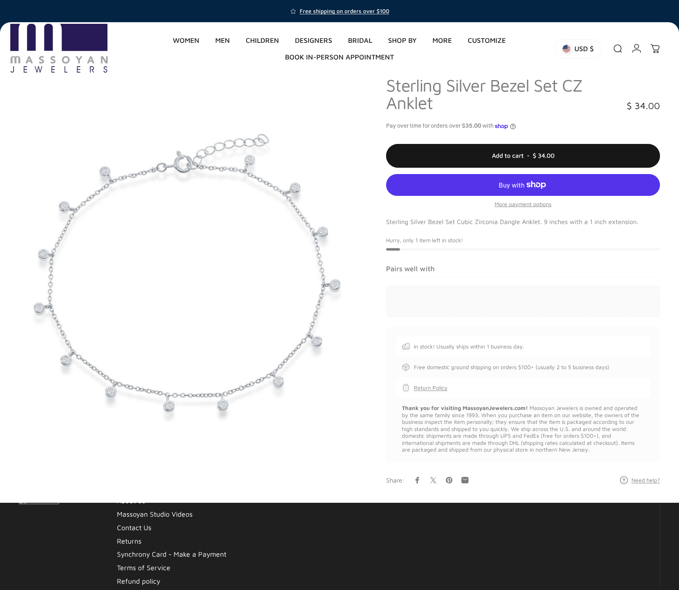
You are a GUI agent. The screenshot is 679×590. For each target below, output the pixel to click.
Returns (129, 540)
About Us (131, 500)
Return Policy (431, 387)
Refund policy (138, 581)
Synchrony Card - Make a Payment (171, 554)
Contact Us (134, 527)
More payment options (523, 204)
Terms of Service (143, 567)
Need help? (645, 480)
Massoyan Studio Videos (155, 514)
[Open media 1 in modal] (186, 283)
